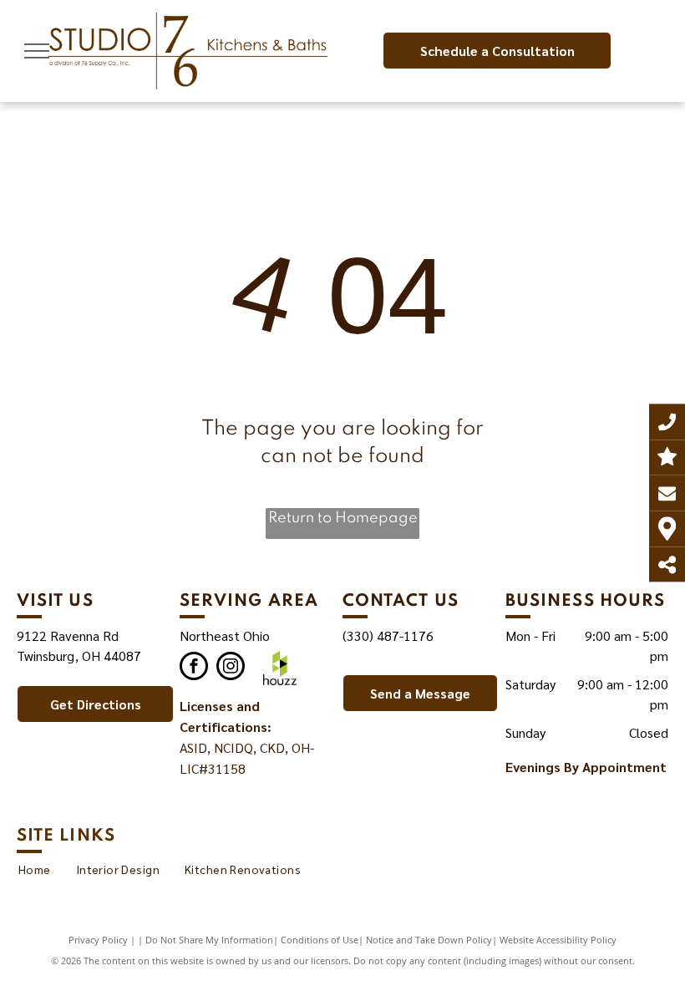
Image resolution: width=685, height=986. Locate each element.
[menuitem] (34, 869)
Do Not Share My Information (209, 939)
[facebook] (194, 668)
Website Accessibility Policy (558, 939)
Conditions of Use (319, 939)
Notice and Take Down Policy (429, 939)
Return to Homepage (343, 518)
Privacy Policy (98, 939)
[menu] (36, 51)
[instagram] (230, 668)
